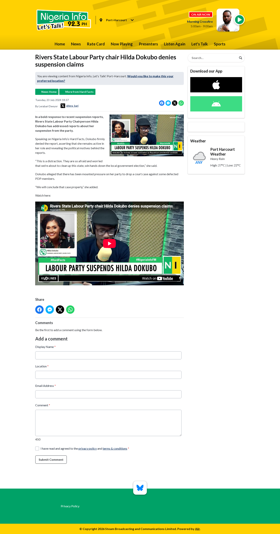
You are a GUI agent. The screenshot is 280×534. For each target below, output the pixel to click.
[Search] (240, 58)
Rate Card (96, 44)
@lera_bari (72, 105)
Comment (42, 405)
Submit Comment (51, 459)
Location (42, 366)
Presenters (148, 44)
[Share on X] (174, 103)
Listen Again (174, 44)
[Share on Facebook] (161, 103)
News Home (49, 91)
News (76, 44)
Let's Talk (199, 44)
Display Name (45, 346)
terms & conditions (115, 448)
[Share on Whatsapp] (181, 103)
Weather (198, 141)
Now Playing (122, 44)
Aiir (197, 529)
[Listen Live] (239, 19)
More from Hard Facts (79, 91)
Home (60, 44)
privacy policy (87, 448)
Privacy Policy (70, 506)
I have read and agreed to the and (85, 448)
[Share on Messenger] (168, 103)
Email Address (45, 385)
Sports (219, 44)
